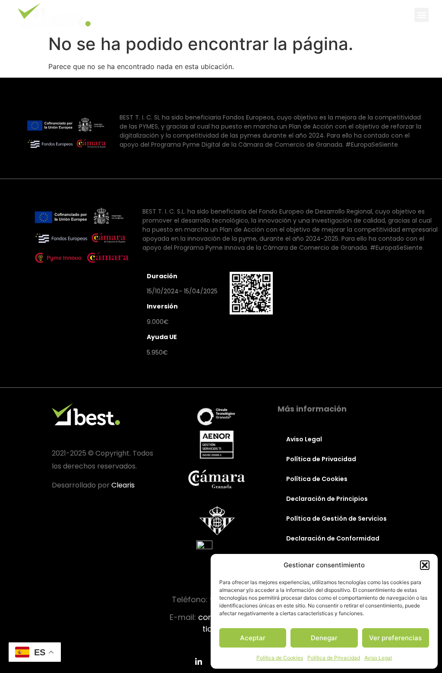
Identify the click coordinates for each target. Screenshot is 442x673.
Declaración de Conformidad (332, 538)
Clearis (123, 485)
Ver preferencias (395, 638)
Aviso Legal (378, 657)
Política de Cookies (279, 657)
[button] (424, 565)
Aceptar (252, 638)
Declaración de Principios (327, 498)
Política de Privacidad (333, 657)
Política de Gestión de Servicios (336, 518)
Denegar (324, 638)
